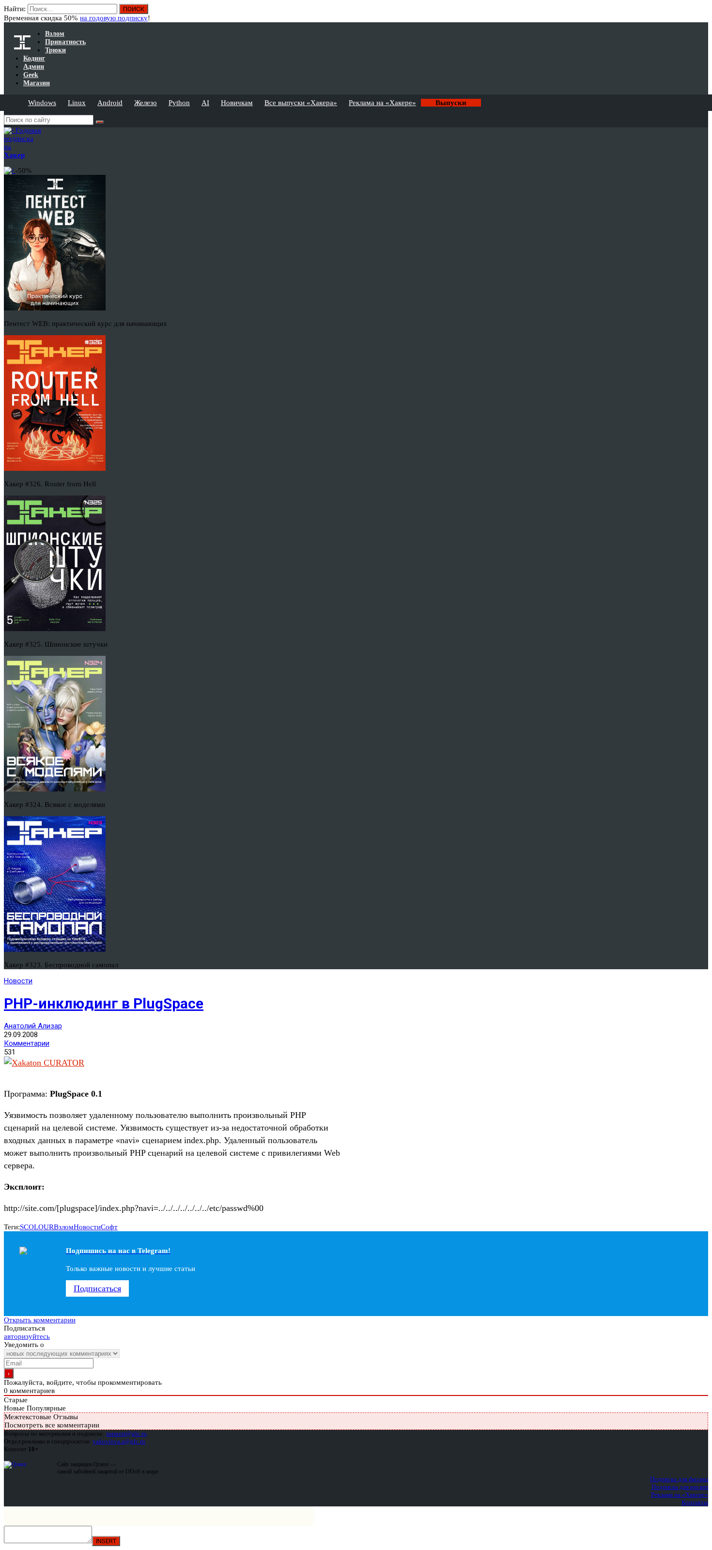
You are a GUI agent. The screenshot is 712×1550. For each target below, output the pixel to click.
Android (110, 103)
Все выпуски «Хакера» (300, 103)
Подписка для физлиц (679, 1479)
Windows (42, 103)
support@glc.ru (126, 1433)
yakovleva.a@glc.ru (119, 1441)
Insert (106, 1541)
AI (205, 103)
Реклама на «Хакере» (382, 103)
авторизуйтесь (27, 1336)
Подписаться (97, 1288)
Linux (77, 103)
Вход (702, 13)
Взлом (64, 1227)
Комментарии (26, 1043)
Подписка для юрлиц (679, 1486)
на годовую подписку (114, 18)
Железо (145, 103)
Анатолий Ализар (33, 1026)
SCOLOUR (37, 1227)
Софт (109, 1227)
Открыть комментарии (40, 1320)
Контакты (694, 1502)
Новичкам (237, 103)
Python (179, 103)
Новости (18, 980)
